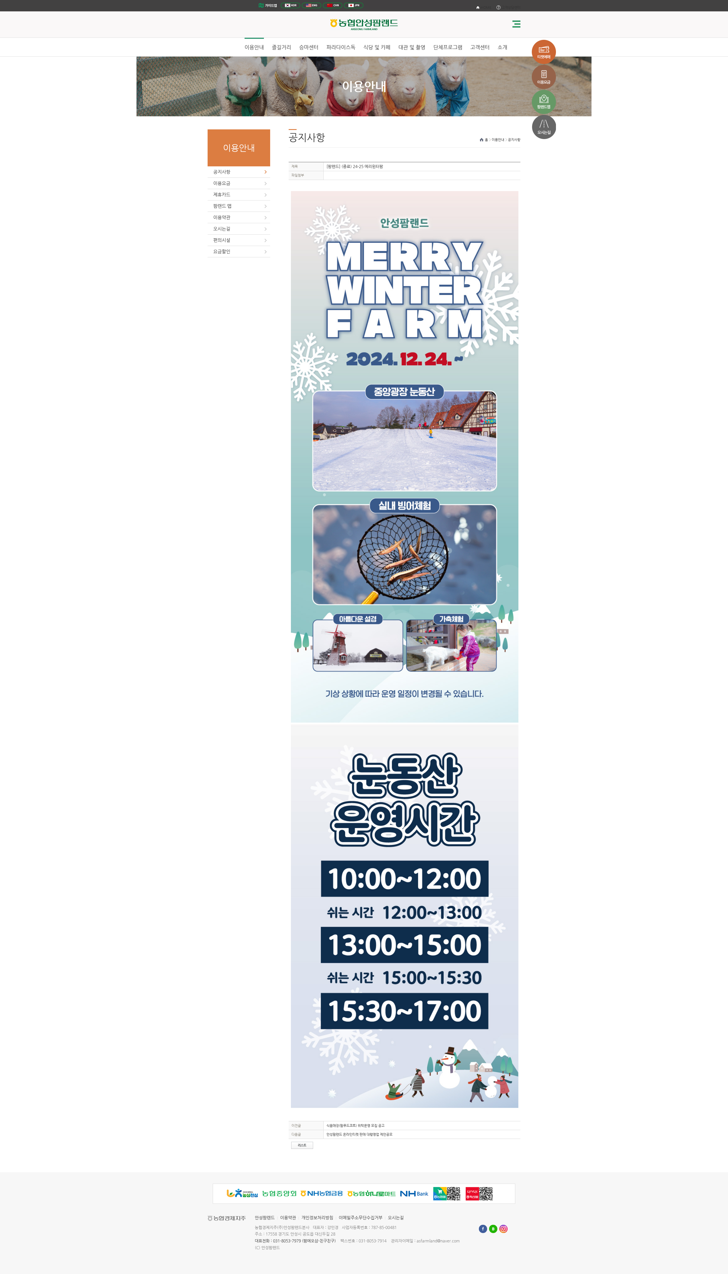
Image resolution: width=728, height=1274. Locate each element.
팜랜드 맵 (222, 206)
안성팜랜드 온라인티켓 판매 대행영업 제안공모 (359, 1134)
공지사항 (221, 172)
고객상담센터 (511, 7)
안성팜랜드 (265, 1217)
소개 (502, 47)
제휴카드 (221, 194)
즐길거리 (281, 47)
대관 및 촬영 (411, 47)
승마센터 (308, 47)
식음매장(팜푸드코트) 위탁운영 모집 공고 (355, 1126)
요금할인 (221, 251)
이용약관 (221, 217)
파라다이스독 (340, 47)
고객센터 (480, 47)
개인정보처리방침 (317, 1217)
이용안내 (254, 47)
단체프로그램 (447, 47)
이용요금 (221, 183)
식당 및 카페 (376, 47)
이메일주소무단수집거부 (360, 1217)
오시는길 (221, 228)
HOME (486, 7)
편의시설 (221, 240)
